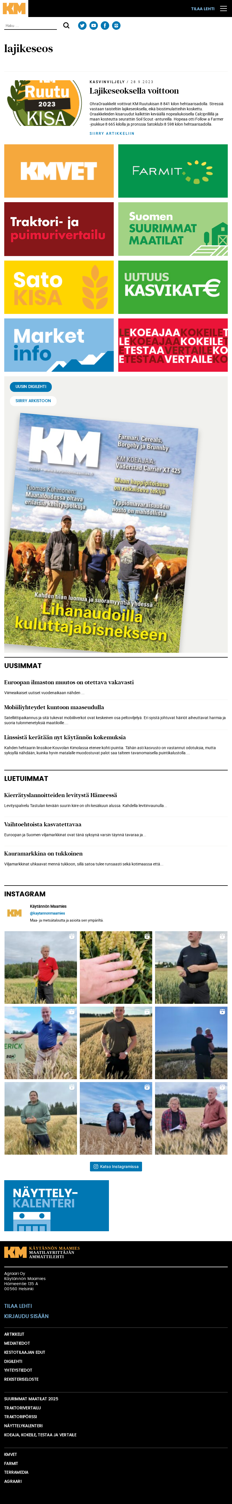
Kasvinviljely (107, 81)
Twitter (82, 25)
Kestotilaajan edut (25, 1353)
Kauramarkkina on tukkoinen (43, 853)
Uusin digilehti (31, 387)
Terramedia (16, 1473)
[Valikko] (223, 8)
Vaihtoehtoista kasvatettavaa (42, 824)
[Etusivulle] (14, 8)
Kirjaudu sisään (26, 1316)
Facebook (104, 25)
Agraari (13, 1482)
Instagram (116, 25)
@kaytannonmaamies (47, 913)
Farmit (11, 1464)
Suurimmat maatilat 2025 (31, 1399)
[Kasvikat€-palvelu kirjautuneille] (172, 287)
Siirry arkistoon (33, 401)
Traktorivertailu (22, 1408)
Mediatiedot (17, 1343)
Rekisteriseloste (21, 1380)
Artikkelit (14, 1334)
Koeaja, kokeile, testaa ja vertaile (40, 1435)
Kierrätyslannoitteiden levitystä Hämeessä (60, 795)
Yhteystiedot (18, 1370)
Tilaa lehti (202, 9)
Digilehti (13, 1362)
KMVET (10, 1455)
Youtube (93, 25)
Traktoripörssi (20, 1417)
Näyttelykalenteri (23, 1426)
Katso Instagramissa (119, 1166)
